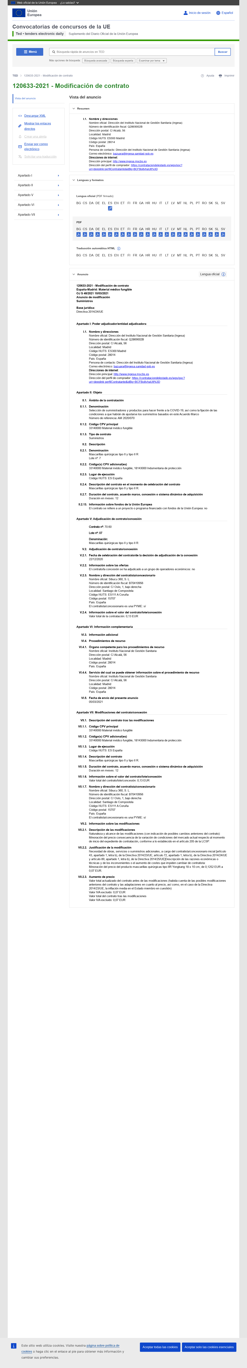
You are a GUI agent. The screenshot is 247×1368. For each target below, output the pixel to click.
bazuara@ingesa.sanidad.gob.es (133, 153)
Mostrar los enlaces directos (37, 126)
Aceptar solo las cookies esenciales (209, 1347)
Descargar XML (35, 115)
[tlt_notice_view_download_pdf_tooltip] (78, 234)
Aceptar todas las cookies (160, 1347)
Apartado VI (26, 204)
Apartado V (25, 195)
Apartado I (25, 175)
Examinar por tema (150, 60)
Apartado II (25, 185)
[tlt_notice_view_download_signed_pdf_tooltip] (110, 208)
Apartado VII (26, 214)
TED (15, 75)
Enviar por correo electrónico (36, 146)
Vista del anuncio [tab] (25, 98)
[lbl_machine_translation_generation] (119, 248)
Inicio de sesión (200, 12)
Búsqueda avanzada (95, 60)
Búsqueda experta (123, 60)
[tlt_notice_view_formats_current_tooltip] (223, 274)
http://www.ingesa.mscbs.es (130, 161)
